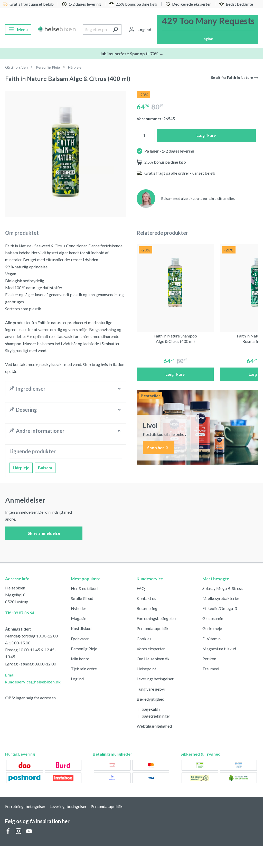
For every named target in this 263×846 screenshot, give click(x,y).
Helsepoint (146, 668)
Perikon (209, 658)
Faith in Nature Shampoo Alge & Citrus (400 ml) (175, 338)
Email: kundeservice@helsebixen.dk (33, 678)
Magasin (78, 618)
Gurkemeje (212, 628)
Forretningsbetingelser (157, 618)
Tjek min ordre (84, 668)
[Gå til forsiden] (57, 29)
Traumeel (210, 668)
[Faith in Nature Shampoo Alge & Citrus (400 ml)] (175, 282)
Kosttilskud (81, 628)
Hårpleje (21, 467)
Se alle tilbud (82, 598)
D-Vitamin (211, 638)
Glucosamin (212, 618)
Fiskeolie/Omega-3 (219, 608)
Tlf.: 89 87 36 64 (19, 612)
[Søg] (115, 29)
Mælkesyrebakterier (220, 598)
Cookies (144, 638)
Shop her (156, 447)
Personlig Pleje (84, 648)
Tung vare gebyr (151, 689)
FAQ (141, 588)
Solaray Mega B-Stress (222, 588)
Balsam (45, 467)
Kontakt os (146, 598)
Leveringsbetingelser (155, 678)
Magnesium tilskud (219, 648)
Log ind (77, 678)
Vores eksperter (151, 648)
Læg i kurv (206, 135)
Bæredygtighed (150, 699)
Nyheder (78, 608)
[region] (66, 152)
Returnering (147, 608)
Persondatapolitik (152, 628)
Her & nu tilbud (84, 588)
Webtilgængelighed (154, 725)
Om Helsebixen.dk (153, 658)
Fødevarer (80, 638)
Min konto (80, 658)
